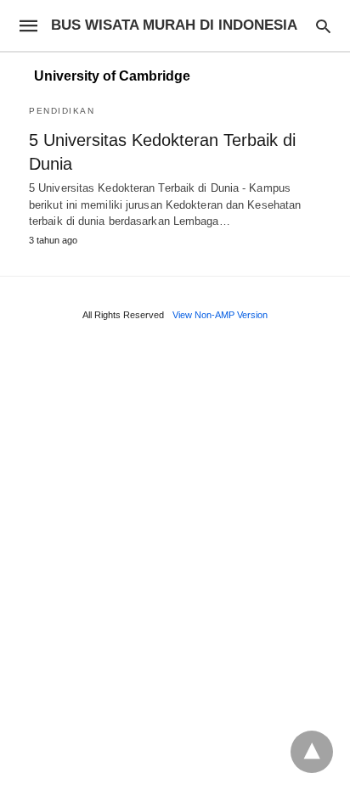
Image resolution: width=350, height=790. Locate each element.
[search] (323, 26)
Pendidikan (61, 110)
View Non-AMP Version (220, 315)
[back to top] (312, 752)
